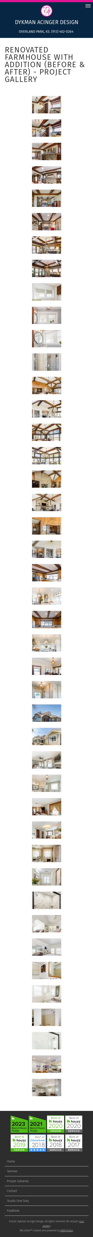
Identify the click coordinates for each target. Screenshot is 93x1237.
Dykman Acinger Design (46, 22)
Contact (12, 1191)
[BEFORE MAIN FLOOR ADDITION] (46, 713)
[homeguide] (37, 1150)
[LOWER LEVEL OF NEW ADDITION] (46, 1064)
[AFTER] (46, 128)
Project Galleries (18, 1181)
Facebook (13, 1210)
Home (11, 1161)
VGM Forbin (66, 1230)
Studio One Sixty (18, 1201)
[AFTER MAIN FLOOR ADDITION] (46, 736)
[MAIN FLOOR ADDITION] (46, 760)
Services (12, 1171)
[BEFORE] (46, 104)
